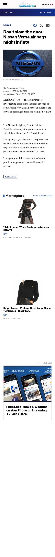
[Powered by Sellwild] (47, 363)
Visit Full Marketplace (42, 196)
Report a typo (10, 176)
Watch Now (47, 4)
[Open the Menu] (4, 4)
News (7, 24)
